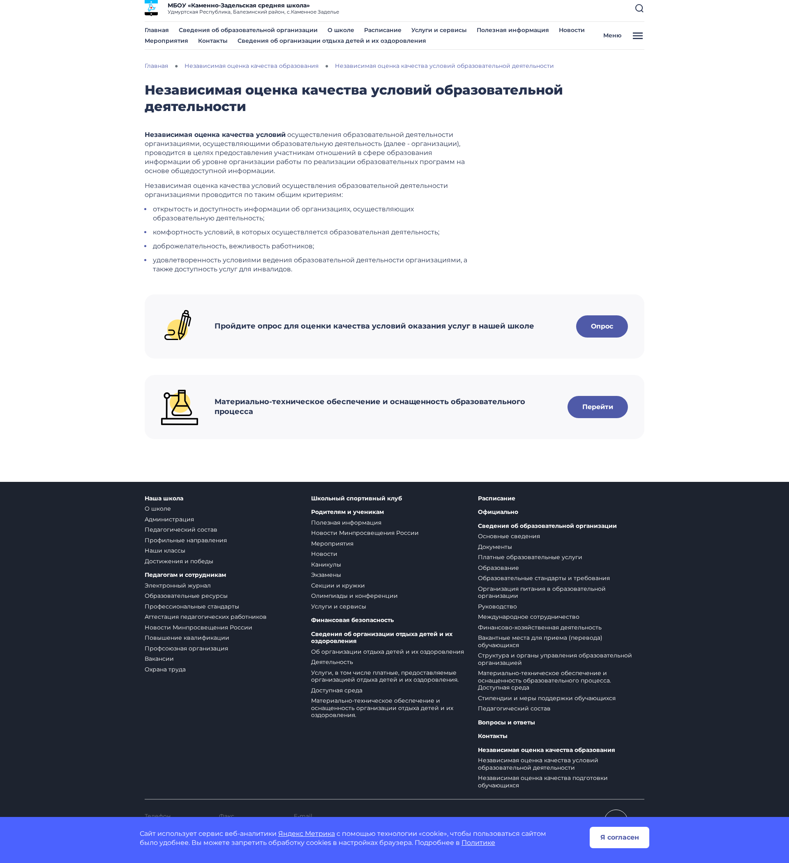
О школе (341, 30)
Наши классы (165, 550)
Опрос (602, 326)
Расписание (382, 30)
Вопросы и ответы (506, 722)
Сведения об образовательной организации (248, 30)
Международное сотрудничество (528, 616)
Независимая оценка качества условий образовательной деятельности (538, 764)
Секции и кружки (338, 585)
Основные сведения (509, 536)
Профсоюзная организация (186, 648)
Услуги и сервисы (439, 30)
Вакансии (159, 658)
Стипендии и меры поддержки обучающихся (547, 698)
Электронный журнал (178, 585)
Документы (495, 547)
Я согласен (619, 837)
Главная (157, 30)
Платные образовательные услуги (530, 557)
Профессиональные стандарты (192, 606)
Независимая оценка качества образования (546, 750)
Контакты (213, 40)
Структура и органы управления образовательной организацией (555, 659)
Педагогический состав (181, 529)
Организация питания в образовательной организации (542, 592)
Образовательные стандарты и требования (544, 578)
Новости (572, 30)
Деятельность (332, 662)
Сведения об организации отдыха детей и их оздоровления (332, 40)
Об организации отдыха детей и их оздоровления (387, 651)
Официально (498, 512)
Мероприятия (166, 40)
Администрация (169, 519)
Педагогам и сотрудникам (185, 574)
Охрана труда (165, 669)
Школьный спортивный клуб (356, 498)
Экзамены (326, 574)
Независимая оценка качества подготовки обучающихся (543, 781)
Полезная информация (513, 30)
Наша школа (164, 498)
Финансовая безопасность (352, 620)
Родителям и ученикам (347, 512)
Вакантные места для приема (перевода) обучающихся (540, 641)
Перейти (597, 407)
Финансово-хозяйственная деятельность (540, 627)
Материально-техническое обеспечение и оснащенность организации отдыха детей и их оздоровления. (382, 708)
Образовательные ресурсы (186, 595)
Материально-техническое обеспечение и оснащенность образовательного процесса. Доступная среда (544, 680)
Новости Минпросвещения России (198, 627)
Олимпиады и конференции (354, 595)
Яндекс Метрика (306, 834)
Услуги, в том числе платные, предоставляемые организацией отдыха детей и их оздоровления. (385, 676)
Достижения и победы (179, 561)
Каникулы (326, 564)
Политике (478, 843)
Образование (498, 567)
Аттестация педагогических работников (206, 616)
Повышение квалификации (187, 637)
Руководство (497, 606)
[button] (639, 8)
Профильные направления (186, 540)
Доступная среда (336, 690)
